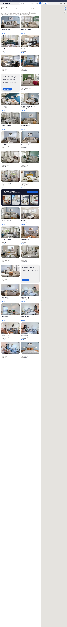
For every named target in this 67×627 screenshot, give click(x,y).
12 (12, 362)
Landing (2, 7)
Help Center (63, 0)
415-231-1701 (7, 0)
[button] (34, 3)
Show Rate (3, 33)
